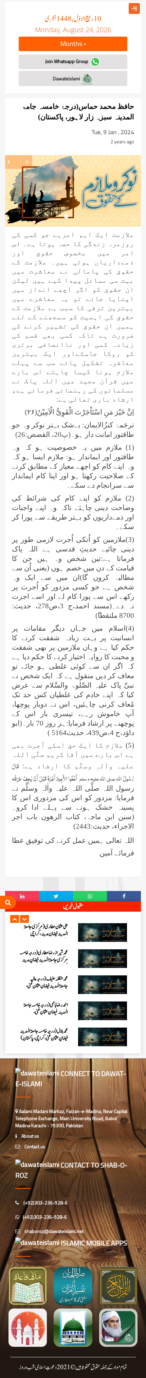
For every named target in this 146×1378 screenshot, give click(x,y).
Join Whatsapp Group (67, 61)
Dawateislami (67, 78)
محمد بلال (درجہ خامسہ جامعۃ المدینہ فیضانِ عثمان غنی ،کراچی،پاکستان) (44, 1034)
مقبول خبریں (73, 906)
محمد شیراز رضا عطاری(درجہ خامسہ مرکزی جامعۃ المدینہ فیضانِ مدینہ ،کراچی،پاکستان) (44, 960)
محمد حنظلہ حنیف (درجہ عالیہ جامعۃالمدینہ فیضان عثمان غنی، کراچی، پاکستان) (47, 986)
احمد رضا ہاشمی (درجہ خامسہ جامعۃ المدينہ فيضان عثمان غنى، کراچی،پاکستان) (45, 1012)
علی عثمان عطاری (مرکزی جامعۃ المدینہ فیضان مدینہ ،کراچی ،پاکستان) (46, 934)
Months (72, 43)
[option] (73, 932)
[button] (14, 919)
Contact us (34, 1146)
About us (29, 1135)
